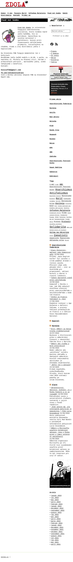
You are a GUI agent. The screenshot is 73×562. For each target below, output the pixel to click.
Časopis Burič (20, 13)
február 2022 (56, 523)
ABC (61, 184)
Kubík (65, 13)
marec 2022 (56, 521)
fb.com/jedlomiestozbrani (12, 73)
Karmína (55, 326)
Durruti (58, 201)
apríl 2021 (56, 544)
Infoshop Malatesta (37, 13)
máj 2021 (55, 542)
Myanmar (52, 217)
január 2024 (56, 496)
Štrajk (67, 240)
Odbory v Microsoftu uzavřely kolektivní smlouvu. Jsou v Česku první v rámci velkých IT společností (60, 432)
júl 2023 (55, 498)
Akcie (53, 58)
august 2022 (56, 512)
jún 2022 (55, 515)
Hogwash (53, 134)
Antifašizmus (59, 193)
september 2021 (57, 534)
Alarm (54, 385)
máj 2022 (55, 517)
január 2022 (56, 525)
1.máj (52, 184)
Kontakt (16, 15)
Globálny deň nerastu (56, 208)
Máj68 (57, 217)
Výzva (51, 235)
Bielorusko (66, 196)
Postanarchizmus (60, 219)
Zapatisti (61, 235)
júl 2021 (55, 538)
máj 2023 (55, 500)
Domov (3, 13)
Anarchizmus (63, 189)
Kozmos (52, 139)
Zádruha (53, 156)
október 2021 (56, 532)
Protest (57, 222)
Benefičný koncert (55, 195)
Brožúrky (52, 198)
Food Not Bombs (24, 28)
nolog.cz (5, 557)
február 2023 (56, 504)
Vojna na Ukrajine (59, 232)
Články (54, 51)
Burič (59, 198)
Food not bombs (54, 13)
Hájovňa (53, 121)
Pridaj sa (26, 15)
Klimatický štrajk (55, 212)
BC (51, 152)
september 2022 (57, 510)
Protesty (66, 221)
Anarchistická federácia (58, 246)
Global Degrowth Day (64, 206)
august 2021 (56, 536)
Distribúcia (6, 15)
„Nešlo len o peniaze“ (61, 365)
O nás (10, 13)
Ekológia (59, 203)
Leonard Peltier (55, 215)
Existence (68, 203)
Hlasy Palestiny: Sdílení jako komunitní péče (60, 252)
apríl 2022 (56, 519)
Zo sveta (55, 55)
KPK (51, 148)
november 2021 (57, 529)
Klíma (64, 213)
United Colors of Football (58, 230)
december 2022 (57, 508)
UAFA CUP (69, 227)
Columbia (52, 201)
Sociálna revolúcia (56, 224)
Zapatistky (54, 238)
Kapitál (55, 321)
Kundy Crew (54, 130)
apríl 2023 (56, 502)
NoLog (52, 143)
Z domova (55, 53)
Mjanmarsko (64, 215)
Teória (54, 62)
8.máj (57, 184)
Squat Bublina (56, 167)
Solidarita (58, 226)
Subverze (53, 172)
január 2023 (56, 506)
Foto (55, 206)
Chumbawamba (67, 198)
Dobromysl (54, 176)
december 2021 (57, 527)
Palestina (62, 217)
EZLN (51, 206)
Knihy (69, 212)
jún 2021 (55, 540)
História (55, 60)
